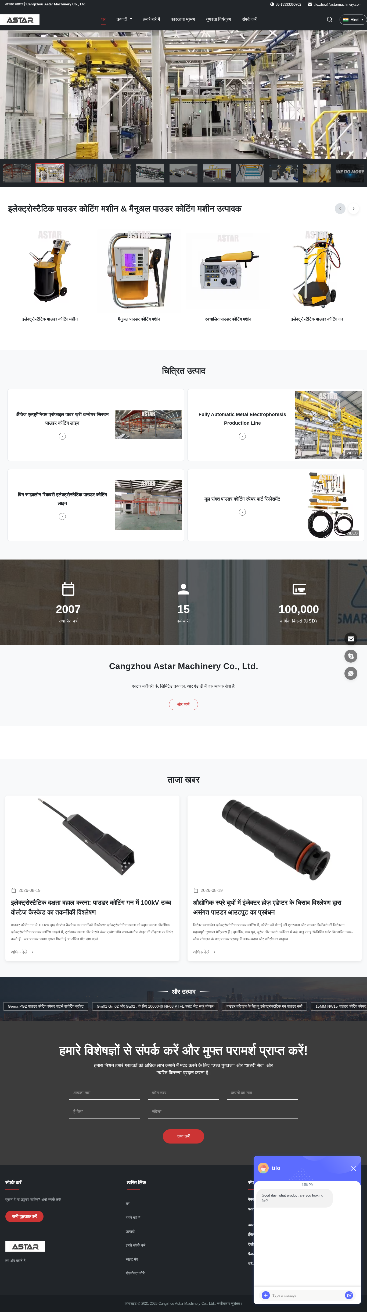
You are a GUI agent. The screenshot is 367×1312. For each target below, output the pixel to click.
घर (103, 19)
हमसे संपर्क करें (135, 1245)
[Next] (353, 208)
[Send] (349, 1295)
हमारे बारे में (151, 19)
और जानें (183, 704)
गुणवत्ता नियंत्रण (218, 19)
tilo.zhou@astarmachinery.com (338, 4)
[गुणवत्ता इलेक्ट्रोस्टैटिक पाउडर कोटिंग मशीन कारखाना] (183, 94)
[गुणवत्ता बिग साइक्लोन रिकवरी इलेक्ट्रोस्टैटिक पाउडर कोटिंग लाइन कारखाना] (148, 505)
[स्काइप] (350, 656)
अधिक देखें (19, 952)
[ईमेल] (350, 638)
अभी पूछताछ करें (24, 1216)
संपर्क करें (249, 19)
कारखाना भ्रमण (183, 19)
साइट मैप (132, 1259)
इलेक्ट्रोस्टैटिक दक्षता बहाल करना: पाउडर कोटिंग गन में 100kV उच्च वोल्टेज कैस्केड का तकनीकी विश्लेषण (91, 907)
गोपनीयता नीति (135, 1273)
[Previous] (340, 208)
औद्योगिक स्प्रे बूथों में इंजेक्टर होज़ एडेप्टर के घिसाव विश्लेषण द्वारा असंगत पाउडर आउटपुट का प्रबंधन (267, 907)
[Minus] (353, 1168)
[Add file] (266, 1295)
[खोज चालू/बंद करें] (329, 20)
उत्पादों (122, 19)
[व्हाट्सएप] (350, 673)
